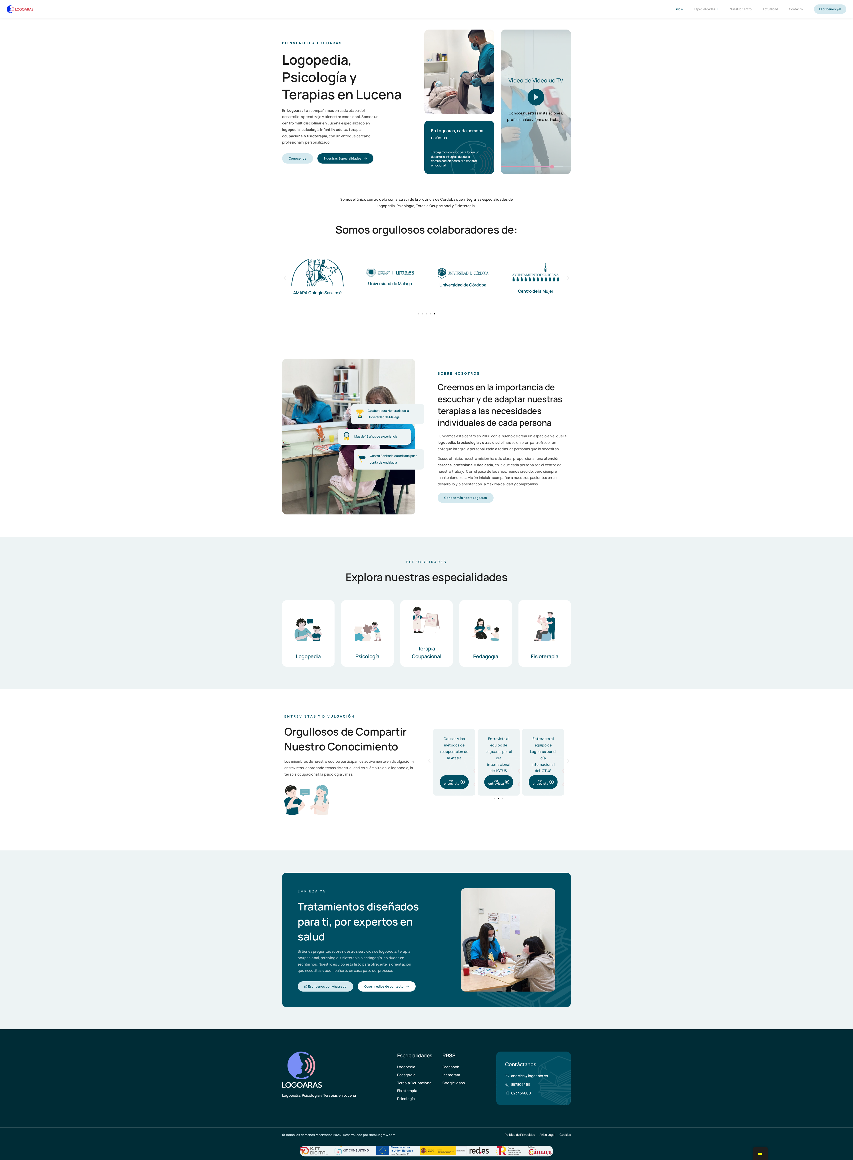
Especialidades (704, 9)
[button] (285, 278)
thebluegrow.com (382, 1135)
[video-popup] (536, 97)
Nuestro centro (740, 9)
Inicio (679, 9)
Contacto (796, 9)
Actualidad (770, 9)
